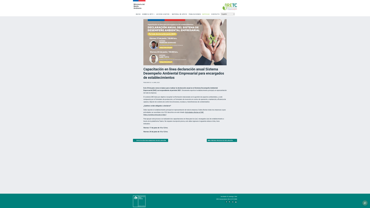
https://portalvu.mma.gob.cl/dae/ (155, 115)
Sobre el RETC (148, 14)
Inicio (138, 14)
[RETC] (139, 6)
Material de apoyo (179, 14)
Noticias (205, 14)
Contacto (215, 14)
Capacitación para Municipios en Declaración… (150, 140)
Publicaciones (195, 14)
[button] (365, 203)
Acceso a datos (162, 14)
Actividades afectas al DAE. (194, 112)
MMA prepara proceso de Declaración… (222, 140)
